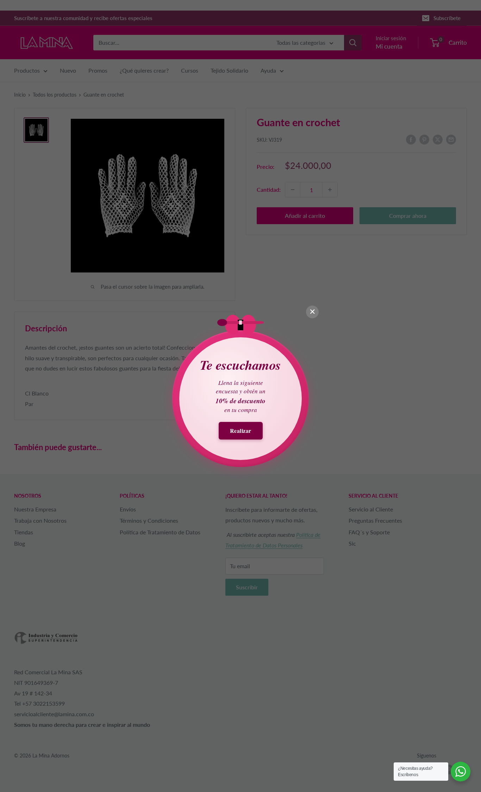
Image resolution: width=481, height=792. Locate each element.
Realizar (240, 430)
